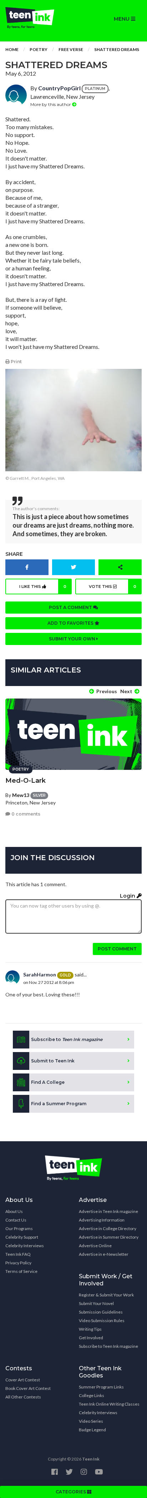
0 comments (25, 814)
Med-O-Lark (25, 780)
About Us (14, 1211)
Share (14, 554)
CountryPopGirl (59, 88)
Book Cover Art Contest (28, 1388)
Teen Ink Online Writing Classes (109, 1404)
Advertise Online (95, 1245)
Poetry (38, 49)
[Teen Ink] (36, 18)
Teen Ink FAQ (18, 1254)
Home (12, 49)
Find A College (48, 1082)
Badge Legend (92, 1429)
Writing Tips (90, 1329)
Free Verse (71, 49)
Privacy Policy (18, 1262)
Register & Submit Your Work (106, 1295)
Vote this (113, 586)
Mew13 (20, 795)
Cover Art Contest (22, 1379)
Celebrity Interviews (24, 1245)
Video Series (91, 1421)
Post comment (117, 948)
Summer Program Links (101, 1387)
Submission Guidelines (101, 1312)
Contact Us (15, 1220)
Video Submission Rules (102, 1320)
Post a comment (71, 607)
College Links (91, 1395)
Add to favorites (71, 623)
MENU (122, 19)
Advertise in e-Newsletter (103, 1254)
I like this (42, 586)
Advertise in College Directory (107, 1228)
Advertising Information (102, 1220)
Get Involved (91, 1337)
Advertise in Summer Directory (108, 1237)
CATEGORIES (71, 1491)
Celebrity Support (21, 1237)
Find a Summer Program (58, 1103)
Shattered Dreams (116, 49)
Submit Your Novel (96, 1303)
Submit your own (72, 638)
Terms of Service (21, 1271)
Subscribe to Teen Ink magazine (108, 1346)
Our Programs (19, 1228)
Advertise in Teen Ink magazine (108, 1211)
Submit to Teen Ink (53, 1060)
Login (128, 896)
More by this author (51, 104)
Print (16, 361)
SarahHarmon (39, 974)
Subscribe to (66, 1039)
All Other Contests (23, 1397)
